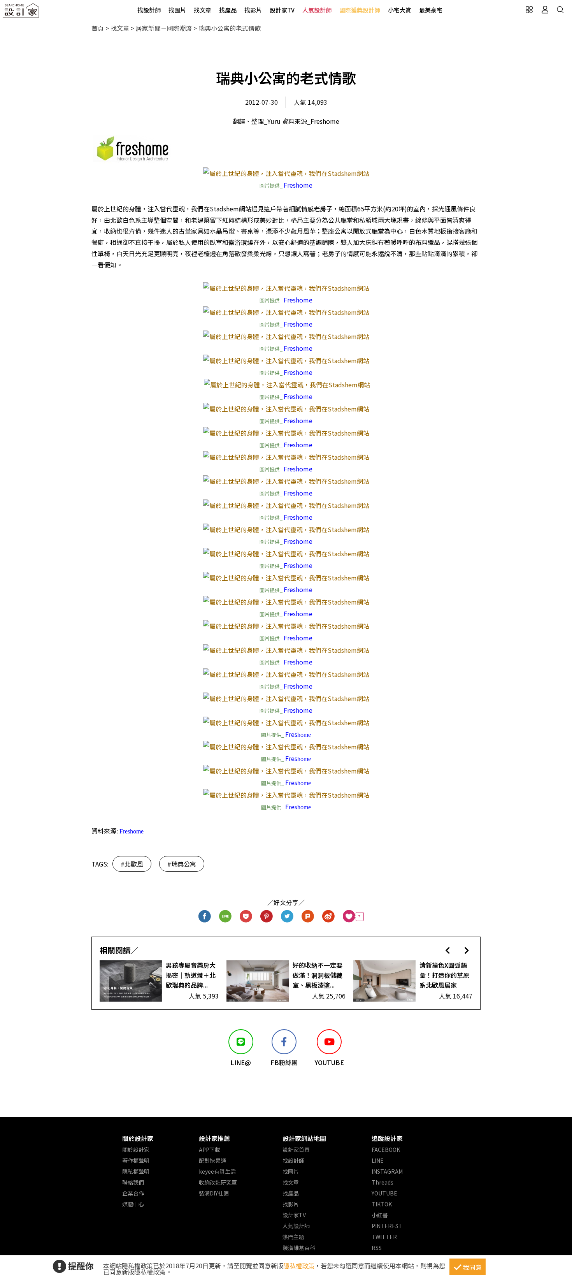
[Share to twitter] (287, 916)
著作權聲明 (135, 1160)
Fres (291, 734)
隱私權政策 (298, 1265)
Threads (382, 1182)
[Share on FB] (204, 916)
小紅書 (380, 1215)
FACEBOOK (386, 1149)
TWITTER (384, 1237)
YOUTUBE (384, 1193)
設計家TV (282, 10)
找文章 (202, 10)
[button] (447, 950)
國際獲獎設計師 (359, 10)
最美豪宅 (430, 10)
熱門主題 (293, 1237)
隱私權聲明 (135, 1171)
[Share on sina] (328, 916)
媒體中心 (133, 1204)
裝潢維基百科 (298, 1248)
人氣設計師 (317, 10)
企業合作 (133, 1193)
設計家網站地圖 (304, 1138)
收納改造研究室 (218, 1182)
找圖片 (177, 10)
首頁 (97, 28)
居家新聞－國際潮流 (164, 28)
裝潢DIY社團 (214, 1193)
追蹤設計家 (387, 1138)
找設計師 (149, 10)
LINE (378, 1160)
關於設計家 (137, 1138)
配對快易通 (212, 1160)
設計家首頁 (296, 1149)
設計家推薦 (214, 1138)
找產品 (228, 10)
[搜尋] (560, 9)
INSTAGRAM (387, 1171)
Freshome (298, 185)
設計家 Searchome (21, 12)
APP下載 (209, 1149)
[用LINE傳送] (225, 916)
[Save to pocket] (246, 916)
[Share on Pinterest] (266, 916)
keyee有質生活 (217, 1171)
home (304, 734)
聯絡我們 (133, 1182)
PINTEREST (387, 1226)
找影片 (253, 10)
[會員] (545, 9)
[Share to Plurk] (308, 916)
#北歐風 (132, 863)
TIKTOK (382, 1204)
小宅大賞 (399, 10)
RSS (377, 1248)
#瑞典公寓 (181, 863)
